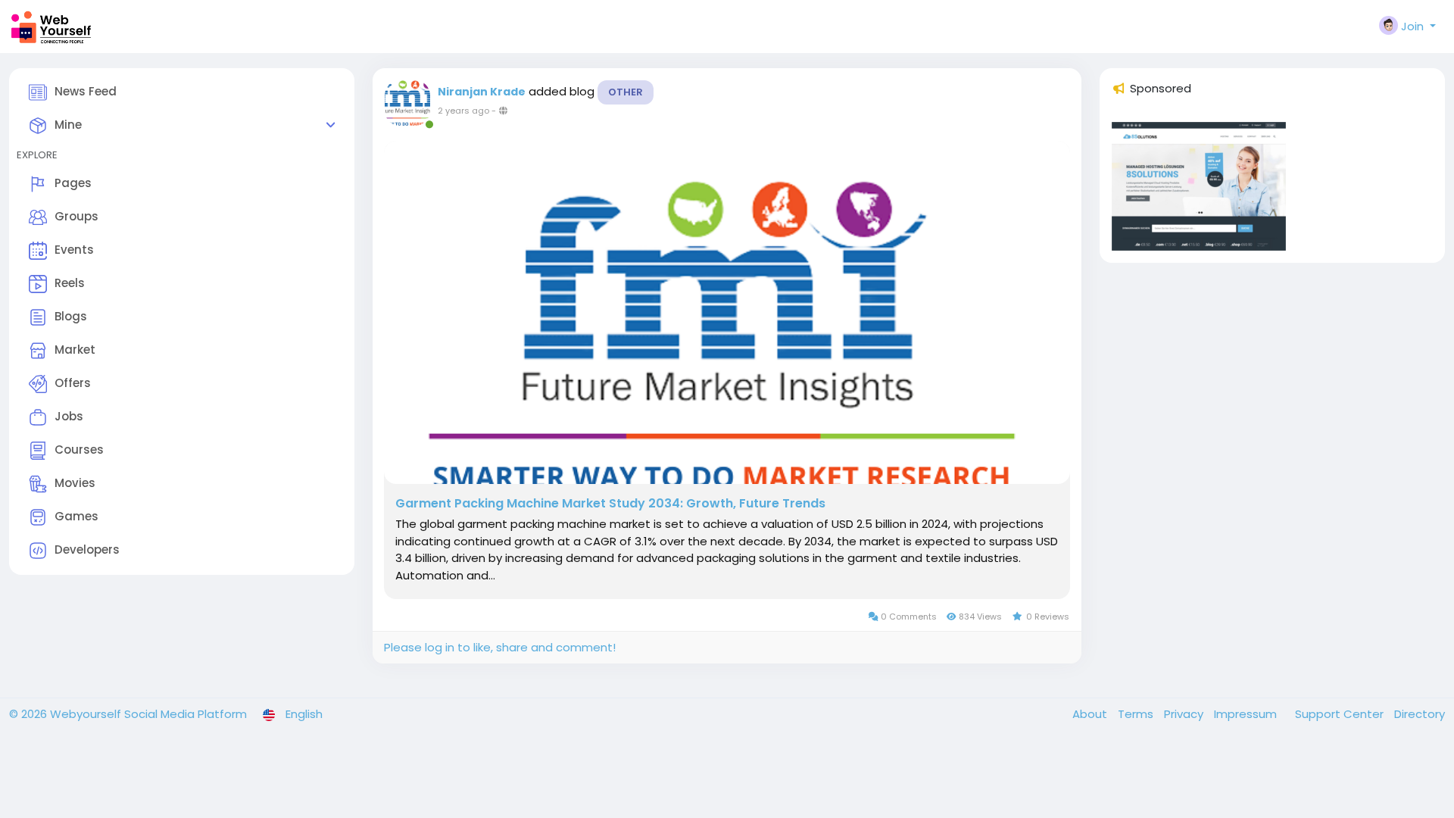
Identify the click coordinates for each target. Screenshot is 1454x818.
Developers (87, 549)
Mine (68, 125)
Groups (76, 216)
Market (75, 349)
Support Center (1341, 714)
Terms (1137, 714)
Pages (73, 183)
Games (76, 516)
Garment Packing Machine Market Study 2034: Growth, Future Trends (610, 503)
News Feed (86, 91)
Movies (75, 483)
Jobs (69, 416)
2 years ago (463, 111)
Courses (79, 449)
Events (74, 250)
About (1091, 714)
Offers (73, 383)
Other (625, 92)
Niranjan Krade (482, 91)
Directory (1419, 714)
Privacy (1185, 714)
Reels (70, 283)
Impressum (1247, 714)
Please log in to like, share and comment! (500, 647)
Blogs (71, 316)
